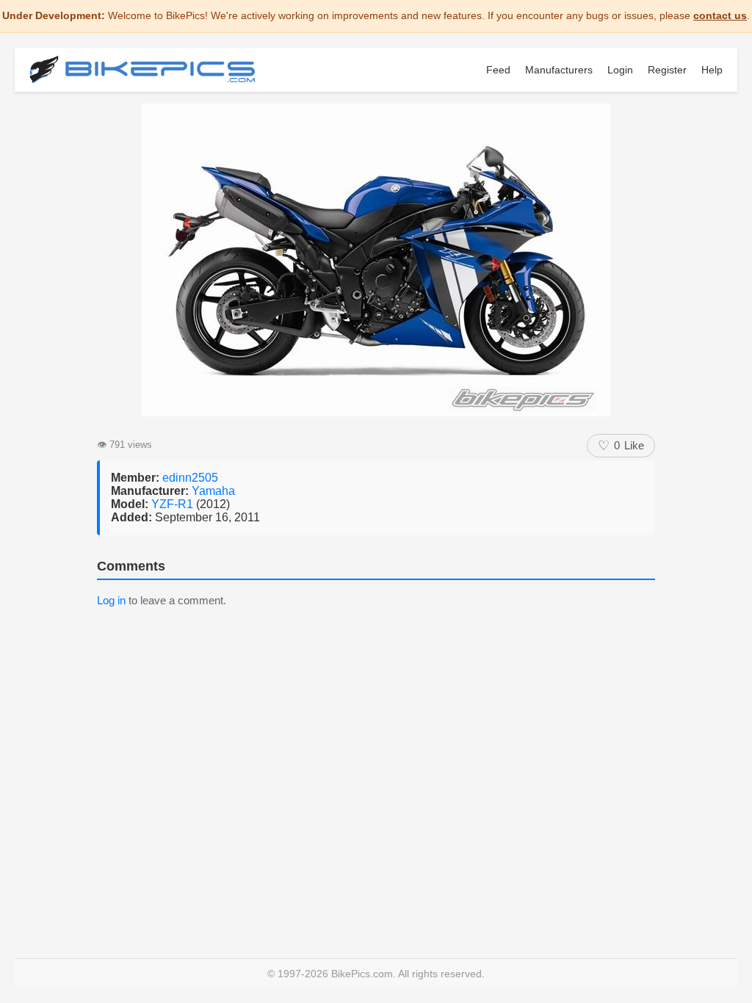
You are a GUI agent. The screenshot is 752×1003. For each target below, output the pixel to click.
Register (667, 70)
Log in (111, 600)
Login (620, 70)
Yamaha (213, 491)
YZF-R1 (173, 504)
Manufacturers (559, 70)
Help (712, 70)
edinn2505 (190, 477)
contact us (720, 15)
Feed (498, 70)
